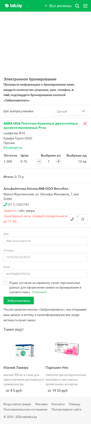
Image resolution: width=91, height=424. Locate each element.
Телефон (9, 250)
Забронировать (18, 300)
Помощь (74, 404)
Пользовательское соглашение (25, 409)
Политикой (39, 292)
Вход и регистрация (17, 404)
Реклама (41, 404)
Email (7, 267)
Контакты (58, 404)
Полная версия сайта (66, 409)
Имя (6, 234)
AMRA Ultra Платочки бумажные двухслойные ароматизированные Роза (41, 125)
